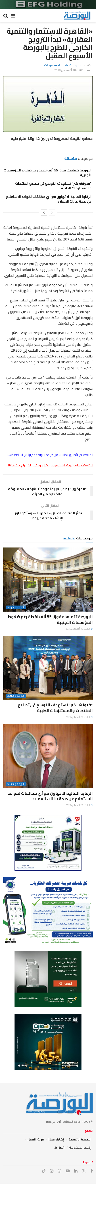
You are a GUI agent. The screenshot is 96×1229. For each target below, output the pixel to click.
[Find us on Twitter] (84, 1171)
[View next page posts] (44, 212)
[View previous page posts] (52, 212)
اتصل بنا (59, 1147)
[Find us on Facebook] (91, 1171)
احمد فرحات (52, 65)
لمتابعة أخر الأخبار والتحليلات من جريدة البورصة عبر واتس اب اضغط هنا (50, 455)
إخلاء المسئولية (80, 1147)
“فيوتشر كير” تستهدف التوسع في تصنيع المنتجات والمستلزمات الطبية (53, 185)
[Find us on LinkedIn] (75, 1171)
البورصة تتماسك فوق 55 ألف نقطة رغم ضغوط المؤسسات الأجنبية (48, 172)
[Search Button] (5, 15)
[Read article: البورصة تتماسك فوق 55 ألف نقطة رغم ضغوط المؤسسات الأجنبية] (48, 579)
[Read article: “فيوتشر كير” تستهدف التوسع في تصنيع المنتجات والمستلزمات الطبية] (48, 668)
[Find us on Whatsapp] (59, 1171)
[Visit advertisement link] (48, 4)
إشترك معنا (56, 1139)
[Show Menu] (13, 15)
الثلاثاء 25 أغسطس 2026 (78, 629)
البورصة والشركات (16, 607)
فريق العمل (35, 1139)
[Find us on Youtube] (68, 1171)
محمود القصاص (73, 65)
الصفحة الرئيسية (80, 1139)
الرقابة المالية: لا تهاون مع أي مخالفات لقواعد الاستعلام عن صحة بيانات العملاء (49, 199)
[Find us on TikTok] (44, 1171)
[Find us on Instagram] (51, 1171)
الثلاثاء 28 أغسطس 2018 (69, 70)
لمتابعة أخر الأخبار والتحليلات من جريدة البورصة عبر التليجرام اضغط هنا (50, 465)
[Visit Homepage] (77, 15)
